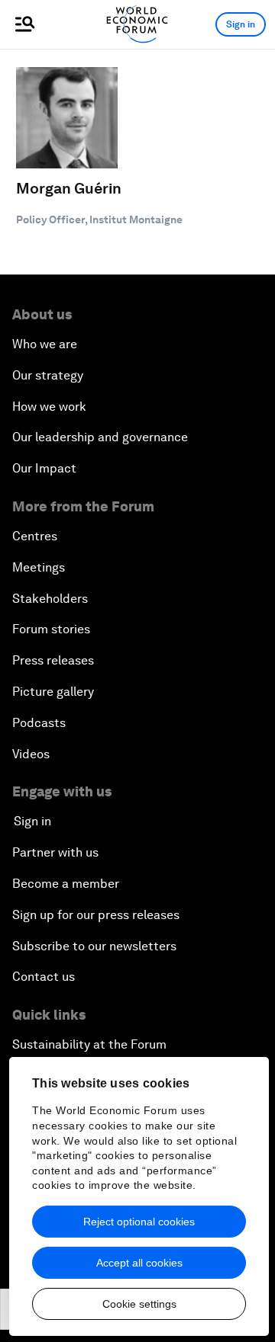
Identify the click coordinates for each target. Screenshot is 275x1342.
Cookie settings (139, 1304)
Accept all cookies (139, 1263)
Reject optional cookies (139, 1221)
